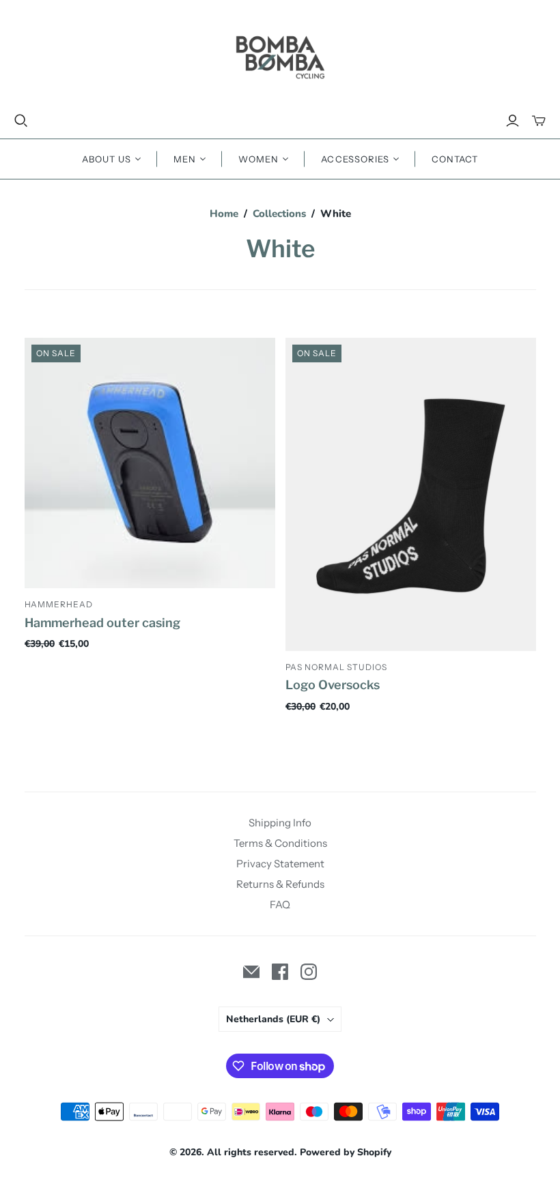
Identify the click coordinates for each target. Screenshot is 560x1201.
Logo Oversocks (332, 685)
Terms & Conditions (280, 843)
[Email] (251, 972)
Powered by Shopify (345, 1152)
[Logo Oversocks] (410, 494)
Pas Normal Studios (336, 667)
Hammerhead (59, 604)
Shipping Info (280, 822)
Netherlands (273, 1019)
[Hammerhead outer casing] (150, 463)
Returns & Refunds (280, 884)
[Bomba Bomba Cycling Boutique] (280, 56)
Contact (455, 159)
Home (224, 213)
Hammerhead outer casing (102, 623)
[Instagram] (308, 972)
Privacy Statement (280, 863)
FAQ (280, 904)
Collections (279, 213)
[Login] (512, 120)
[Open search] (21, 121)
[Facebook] (280, 972)
